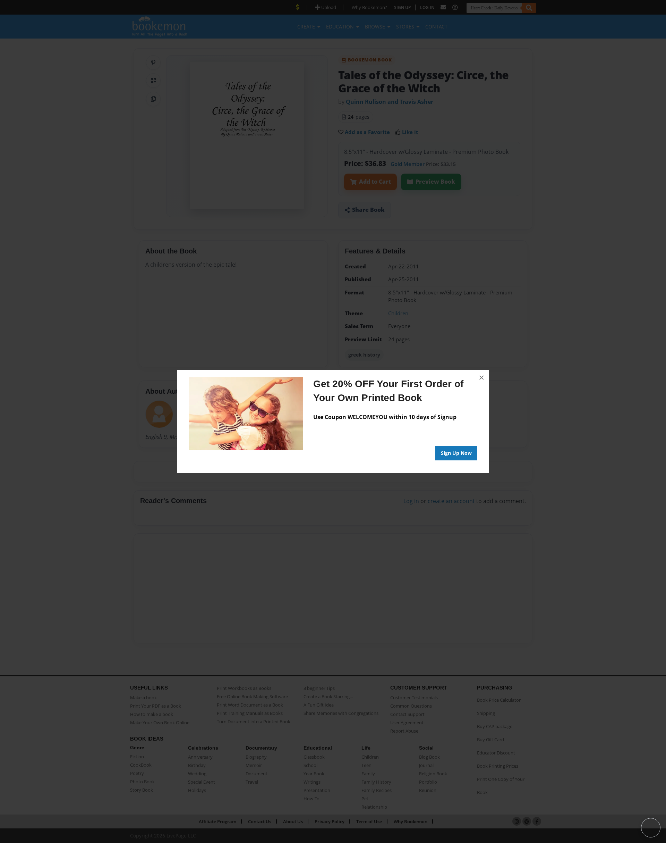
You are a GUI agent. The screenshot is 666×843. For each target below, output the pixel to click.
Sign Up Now (456, 453)
